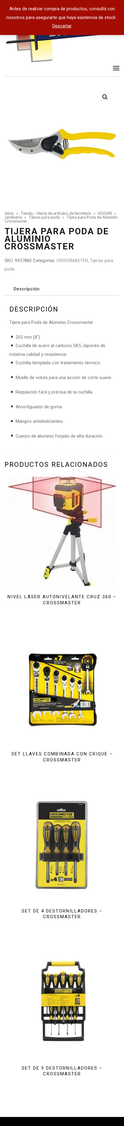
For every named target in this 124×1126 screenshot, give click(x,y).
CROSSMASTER (72, 260)
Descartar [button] (62, 26)
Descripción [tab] (26, 289)
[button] (105, 97)
